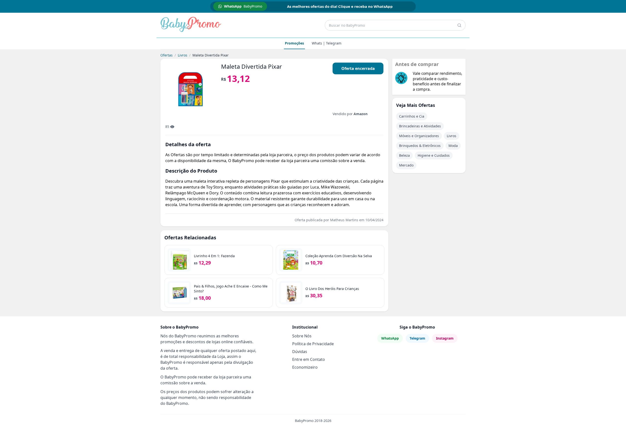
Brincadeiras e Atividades (420, 126)
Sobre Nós (302, 336)
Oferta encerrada (358, 68)
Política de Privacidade (313, 343)
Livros (182, 55)
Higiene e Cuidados (434, 155)
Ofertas (166, 55)
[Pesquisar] (459, 25)
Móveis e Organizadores (419, 135)
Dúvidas (299, 351)
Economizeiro (305, 367)
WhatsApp (390, 338)
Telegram (417, 338)
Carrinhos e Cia (411, 116)
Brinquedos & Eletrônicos (420, 145)
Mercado (406, 165)
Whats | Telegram (326, 43)
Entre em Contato (308, 359)
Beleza (404, 155)
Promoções (294, 43)
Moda (453, 145)
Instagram (445, 338)
